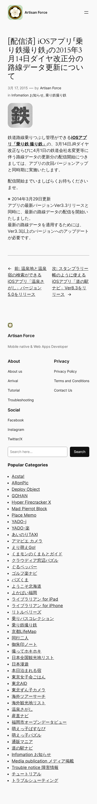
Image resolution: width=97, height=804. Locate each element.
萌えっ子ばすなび (29, 728)
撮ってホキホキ (26, 651)
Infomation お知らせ (27, 95)
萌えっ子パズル (26, 735)
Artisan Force (36, 12)
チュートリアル (26, 773)
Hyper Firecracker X (31, 502)
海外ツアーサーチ (29, 696)
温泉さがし (22, 709)
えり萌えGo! (24, 547)
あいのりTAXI (25, 534)
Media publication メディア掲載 (43, 761)
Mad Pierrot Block (29, 508)
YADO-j (19, 521)
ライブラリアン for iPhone (37, 605)
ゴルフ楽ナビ (24, 573)
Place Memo (24, 515)
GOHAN (20, 495)
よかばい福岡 (24, 592)
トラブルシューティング (35, 780)
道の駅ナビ (22, 748)
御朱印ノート (24, 644)
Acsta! (18, 476)
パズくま (20, 579)
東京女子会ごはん (29, 676)
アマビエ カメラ (27, 540)
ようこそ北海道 (26, 586)
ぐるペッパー (24, 566)
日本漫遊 (20, 664)
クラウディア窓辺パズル (35, 560)
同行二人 (20, 637)
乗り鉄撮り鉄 (56, 95)
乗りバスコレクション (33, 618)
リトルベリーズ (26, 612)
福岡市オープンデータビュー (39, 722)
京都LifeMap (24, 631)
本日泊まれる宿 (26, 670)
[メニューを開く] (86, 12)
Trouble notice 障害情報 (35, 767)
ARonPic (20, 482)
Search (79, 451)
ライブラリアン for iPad (35, 599)
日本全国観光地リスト (33, 657)
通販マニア (22, 741)
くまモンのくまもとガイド (37, 553)
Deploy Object (26, 489)
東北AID (19, 683)
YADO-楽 (21, 528)
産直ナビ (20, 715)
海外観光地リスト (29, 702)
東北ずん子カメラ (29, 689)
